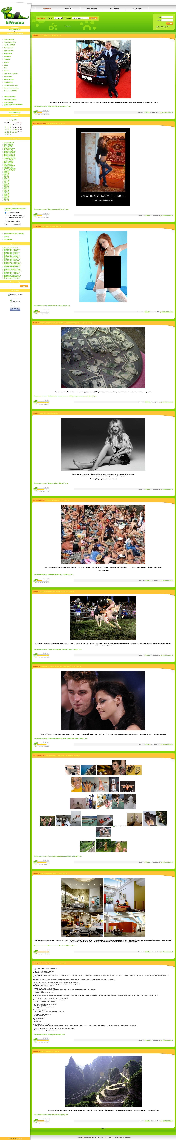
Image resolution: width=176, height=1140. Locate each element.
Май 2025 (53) (8, 164)
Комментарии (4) (168, 744)
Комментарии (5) (168, 215)
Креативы (7, 56)
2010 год (6, 191)
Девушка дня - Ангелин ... (12, 249)
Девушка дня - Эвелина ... (12, 262)
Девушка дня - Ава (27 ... (12, 250)
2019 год (6, 178)
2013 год (6, 187)
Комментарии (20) (167, 311)
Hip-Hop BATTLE (9, 45)
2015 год (6, 184)
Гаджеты (7, 59)
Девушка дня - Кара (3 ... (12, 253)
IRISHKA (147, 112)
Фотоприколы (8, 47)
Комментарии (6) (168, 580)
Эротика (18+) (8, 82)
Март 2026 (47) (8, 150)
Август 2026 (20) (9, 142)
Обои (6, 65)
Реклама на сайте (9, 96)
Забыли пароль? (161, 27)
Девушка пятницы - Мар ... (12, 258)
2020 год (6, 177)
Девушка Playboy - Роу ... (12, 266)
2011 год (6, 190)
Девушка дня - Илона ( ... (12, 256)
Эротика (36, 226)
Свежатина (87, 1137)
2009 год (6, 193)
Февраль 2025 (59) (10, 168)
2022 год (6, 174)
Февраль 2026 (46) (10, 151)
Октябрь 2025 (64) (9, 157)
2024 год (6, 171)
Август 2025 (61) (9, 160)
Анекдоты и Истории (11, 85)
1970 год (6, 200)
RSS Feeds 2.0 (8, 102)
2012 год (6, 188)
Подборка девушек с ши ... (12, 269)
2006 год (6, 197)
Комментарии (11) (167, 112)
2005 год (6, 198)
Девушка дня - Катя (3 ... (11, 247)
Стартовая (80, 1137)
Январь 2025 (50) (9, 170)
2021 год (6, 175)
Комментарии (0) (168, 1040)
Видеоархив (8, 53)
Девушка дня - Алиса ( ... (12, 272)
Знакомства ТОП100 (10, 91)
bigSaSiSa (19, 1138)
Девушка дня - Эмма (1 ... (12, 278)
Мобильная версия (125, 1137)
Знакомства (8, 76)
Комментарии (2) (168, 489)
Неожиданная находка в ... (12, 276)
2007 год (6, 196)
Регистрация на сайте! (163, 26)
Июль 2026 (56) (8, 144)
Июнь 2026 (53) (8, 145)
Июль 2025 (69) (8, 161)
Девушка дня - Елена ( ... (12, 259)
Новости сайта (9, 39)
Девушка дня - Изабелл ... (12, 260)
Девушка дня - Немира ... (12, 252)
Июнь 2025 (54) (8, 162)
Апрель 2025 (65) (9, 165)
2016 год (6, 183)
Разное (6, 70)
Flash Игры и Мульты (11, 73)
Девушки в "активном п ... (12, 275)
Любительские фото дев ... (12, 270)
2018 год (6, 180)
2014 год (6, 185)
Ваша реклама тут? (15, 29)
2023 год (6, 173)
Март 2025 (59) (8, 167)
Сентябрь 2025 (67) (10, 158)
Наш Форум (108, 1137)
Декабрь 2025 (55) (9, 154)
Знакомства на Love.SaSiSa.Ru (14, 233)
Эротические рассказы (11, 88)
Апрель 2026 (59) (9, 148)
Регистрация (95, 1137)
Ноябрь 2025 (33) (9, 155)
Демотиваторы (9, 50)
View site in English (10, 99)
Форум (6, 62)
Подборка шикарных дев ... (13, 263)
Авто (5, 68)
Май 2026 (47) (8, 147)
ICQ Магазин (8, 239)
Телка (102, 1137)
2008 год (6, 194)
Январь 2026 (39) (9, 152)
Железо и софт (9, 79)
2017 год (6, 181)
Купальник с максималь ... (12, 265)
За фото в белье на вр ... (12, 268)
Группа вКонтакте (10, 42)
